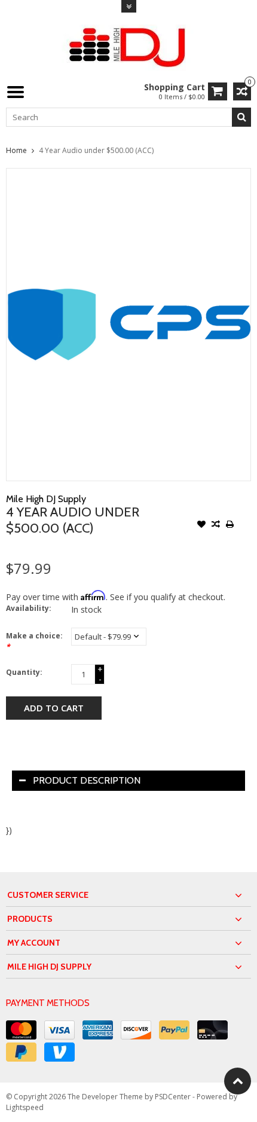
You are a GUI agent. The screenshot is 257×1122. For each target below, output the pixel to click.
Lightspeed (25, 1107)
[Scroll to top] (237, 1081)
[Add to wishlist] (201, 525)
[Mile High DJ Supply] (129, 46)
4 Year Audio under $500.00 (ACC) (96, 150)
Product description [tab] (86, 780)
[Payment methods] (21, 1030)
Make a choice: (34, 641)
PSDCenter (173, 1097)
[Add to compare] (215, 525)
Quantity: (24, 672)
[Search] (241, 117)
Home (16, 150)
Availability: (28, 608)
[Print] (230, 525)
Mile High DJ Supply (46, 499)
